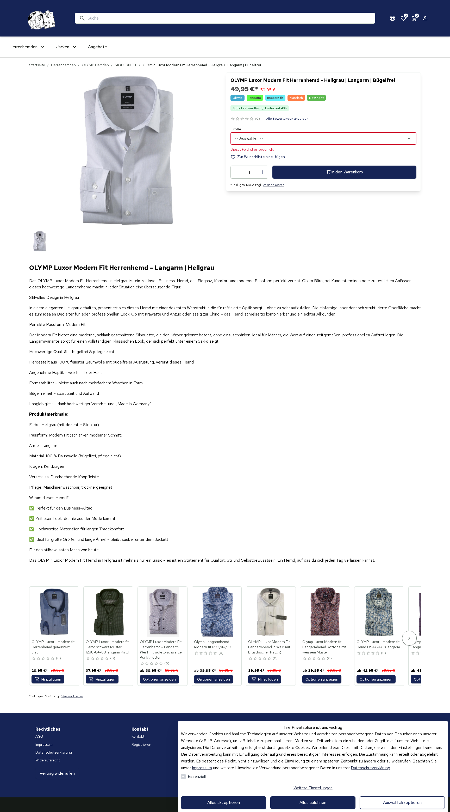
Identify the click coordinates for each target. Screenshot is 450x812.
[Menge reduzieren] (236, 172)
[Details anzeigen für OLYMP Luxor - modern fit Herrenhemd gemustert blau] (54, 612)
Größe (235, 129)
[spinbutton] (249, 172)
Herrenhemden (63, 65)
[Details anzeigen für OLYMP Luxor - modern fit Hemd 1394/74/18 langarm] (379, 612)
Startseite (37, 65)
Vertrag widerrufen (57, 773)
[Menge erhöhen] (263, 172)
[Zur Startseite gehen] (40, 18)
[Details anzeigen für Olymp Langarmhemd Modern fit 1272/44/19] (217, 612)
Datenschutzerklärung (370, 768)
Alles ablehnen (312, 802)
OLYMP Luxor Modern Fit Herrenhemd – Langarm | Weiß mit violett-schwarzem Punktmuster (162, 649)
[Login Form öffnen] (425, 18)
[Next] (409, 638)
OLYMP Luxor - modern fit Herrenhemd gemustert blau (53, 647)
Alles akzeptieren (223, 802)
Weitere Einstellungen (313, 788)
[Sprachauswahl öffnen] (392, 18)
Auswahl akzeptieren (402, 802)
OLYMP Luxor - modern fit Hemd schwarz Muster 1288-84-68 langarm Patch (108, 647)
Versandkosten (273, 185)
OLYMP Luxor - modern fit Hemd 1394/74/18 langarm (378, 644)
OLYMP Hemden (95, 65)
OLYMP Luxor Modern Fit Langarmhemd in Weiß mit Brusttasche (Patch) (269, 647)
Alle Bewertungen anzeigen (287, 119)
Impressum (202, 768)
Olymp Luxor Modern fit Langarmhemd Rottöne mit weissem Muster (324, 647)
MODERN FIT (126, 65)
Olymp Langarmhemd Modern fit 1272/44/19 (212, 644)
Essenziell (197, 776)
